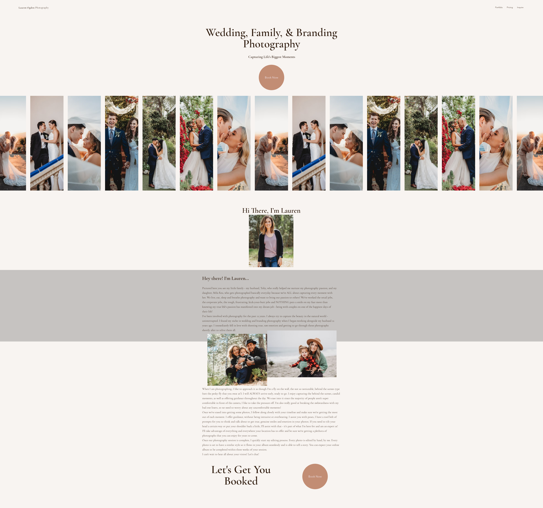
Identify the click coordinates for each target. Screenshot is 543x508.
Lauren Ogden (34, 7)
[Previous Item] (5, 143)
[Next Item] (538, 143)
